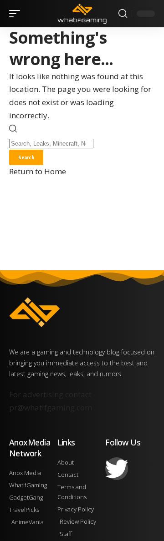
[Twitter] (116, 468)
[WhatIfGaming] (82, 13)
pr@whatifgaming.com (50, 407)
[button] (17, 13)
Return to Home (37, 171)
